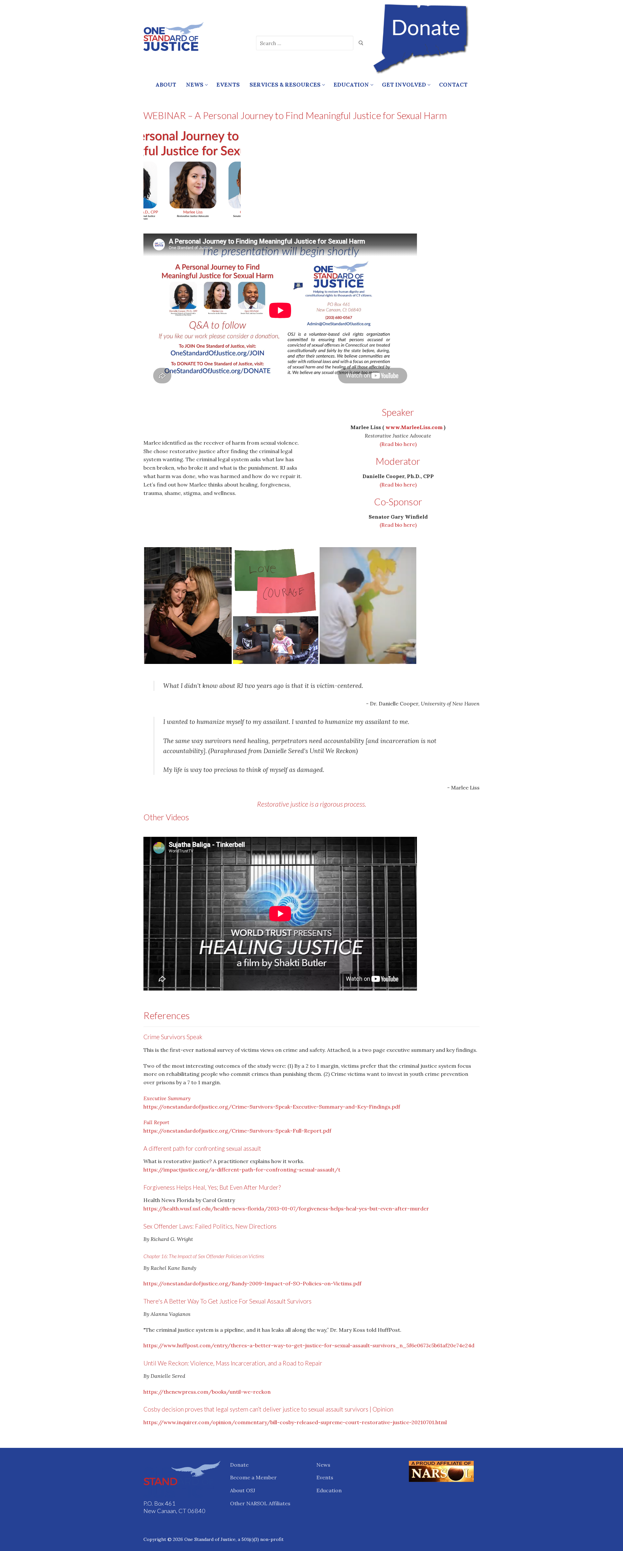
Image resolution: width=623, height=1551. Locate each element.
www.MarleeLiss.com (414, 427)
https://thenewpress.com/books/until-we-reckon (207, 1392)
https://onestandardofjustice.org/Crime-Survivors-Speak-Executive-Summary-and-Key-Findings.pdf (271, 1106)
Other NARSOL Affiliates (260, 1503)
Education (329, 1490)
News (323, 1464)
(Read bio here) (398, 444)
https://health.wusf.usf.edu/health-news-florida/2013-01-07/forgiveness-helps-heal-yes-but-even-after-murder (286, 1208)
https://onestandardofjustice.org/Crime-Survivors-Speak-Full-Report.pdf (237, 1130)
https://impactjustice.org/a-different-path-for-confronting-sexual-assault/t (241, 1169)
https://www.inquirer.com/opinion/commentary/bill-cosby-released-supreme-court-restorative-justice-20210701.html (295, 1422)
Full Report (156, 1122)
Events (324, 1477)
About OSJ (242, 1490)
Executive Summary (166, 1098)
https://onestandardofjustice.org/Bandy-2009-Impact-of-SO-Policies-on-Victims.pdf (252, 1283)
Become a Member (253, 1477)
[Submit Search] (361, 43)
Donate (239, 1464)
